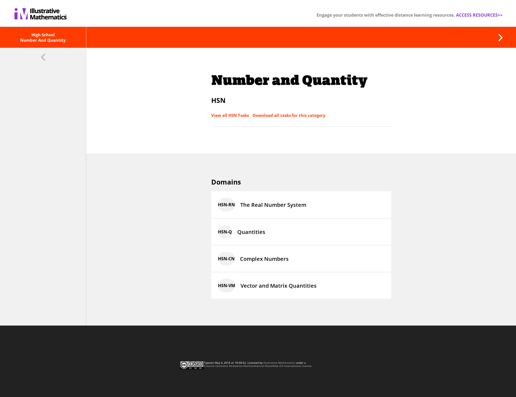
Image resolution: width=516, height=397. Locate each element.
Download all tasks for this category (289, 115)
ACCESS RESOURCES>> (479, 15)
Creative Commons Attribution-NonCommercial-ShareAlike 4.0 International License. (258, 366)
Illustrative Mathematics (279, 362)
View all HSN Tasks (230, 115)
